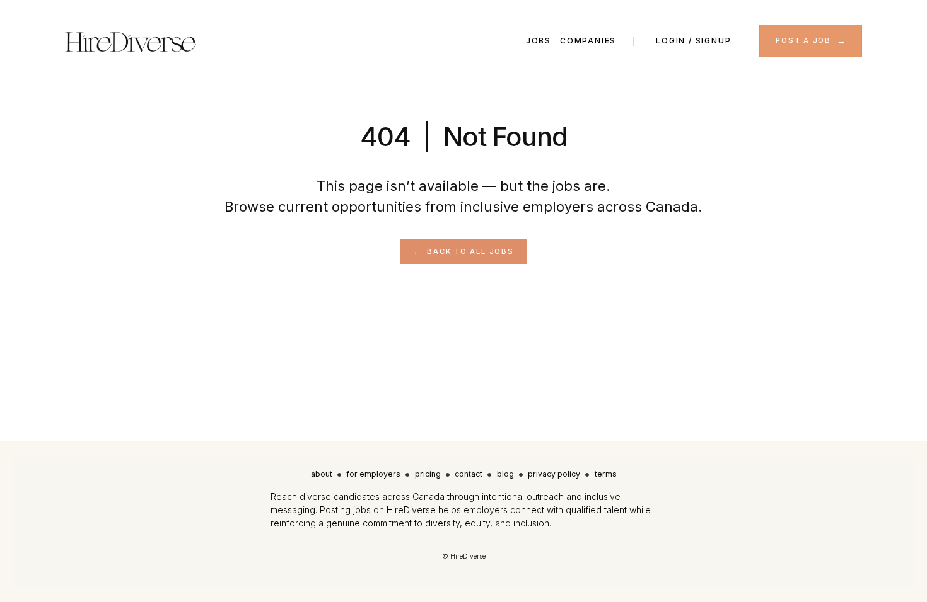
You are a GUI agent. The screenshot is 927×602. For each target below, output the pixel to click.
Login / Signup (693, 40)
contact (468, 474)
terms (606, 474)
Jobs (538, 40)
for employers (373, 474)
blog (505, 474)
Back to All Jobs (470, 251)
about (321, 474)
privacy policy (554, 474)
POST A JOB (803, 40)
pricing (428, 474)
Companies (588, 40)
